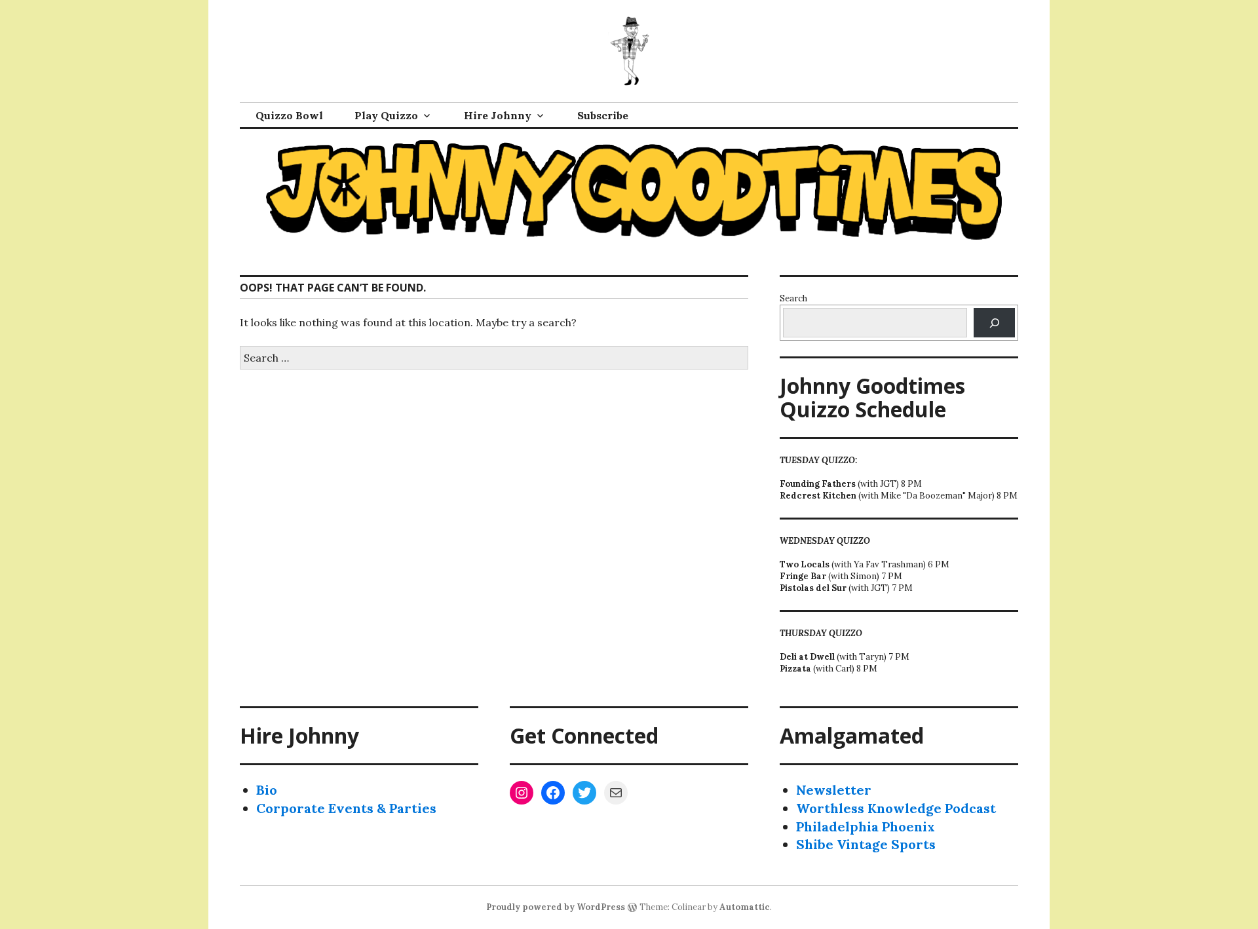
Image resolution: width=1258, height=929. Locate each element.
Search (793, 298)
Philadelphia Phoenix (865, 826)
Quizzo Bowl (289, 115)
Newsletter (833, 790)
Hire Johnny (497, 115)
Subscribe (602, 115)
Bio (266, 790)
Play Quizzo (386, 115)
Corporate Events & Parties (346, 808)
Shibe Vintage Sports (866, 844)
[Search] (994, 322)
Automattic (744, 907)
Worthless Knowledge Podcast (896, 808)
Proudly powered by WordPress (555, 907)
